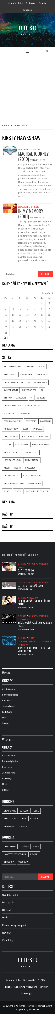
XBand (5, 723)
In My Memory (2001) (30, 214)
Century (8, 397)
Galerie (42, 3)
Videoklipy (23, 645)
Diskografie (23, 149)
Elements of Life (32, 405)
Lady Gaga (7, 711)
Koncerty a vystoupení (38, 564)
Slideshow (35, 149)
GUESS (25, 429)
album (42, 366)
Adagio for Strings (13, 366)
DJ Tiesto (30, 3)
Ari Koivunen (8, 688)
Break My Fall (43, 374)
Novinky (22, 567)
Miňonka (35, 160)
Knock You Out (11, 452)
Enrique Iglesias (10, 694)
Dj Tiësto (27, 27)
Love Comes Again (12, 460)
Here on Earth (11, 436)
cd (42, 390)
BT (29, 382)
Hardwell (37, 429)
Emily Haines (9, 413)
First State (31, 421)
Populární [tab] (7, 555)
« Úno (5, 337)
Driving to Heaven (12, 405)
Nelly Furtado (32, 460)
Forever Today (11, 429)
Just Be (7, 444)
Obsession (30, 467)
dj (32, 397)
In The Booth (28, 436)
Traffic (18, 491)
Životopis (27, 9)
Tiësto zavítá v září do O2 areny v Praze (35, 624)
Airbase (30, 366)
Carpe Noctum (11, 390)
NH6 (4, 717)
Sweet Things (34, 483)
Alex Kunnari (10, 374)
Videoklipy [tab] (33, 555)
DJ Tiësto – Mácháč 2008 (30, 585)
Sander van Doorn (32, 475)
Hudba (31, 638)
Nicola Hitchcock (12, 467)
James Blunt (8, 706)
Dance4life (21, 397)
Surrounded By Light (14, 483)
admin (34, 217)
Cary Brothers (29, 390)
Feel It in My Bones (12, 421)
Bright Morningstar (13, 382)
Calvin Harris (40, 382)
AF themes (33, 1009)
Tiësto (7, 491)
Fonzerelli (45, 421)
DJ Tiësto (35, 207)
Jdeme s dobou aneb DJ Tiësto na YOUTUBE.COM (34, 649)
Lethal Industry (30, 452)
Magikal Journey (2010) (33, 156)
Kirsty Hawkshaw (40, 444)
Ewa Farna (7, 700)
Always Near (26, 374)
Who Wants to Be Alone (37, 491)
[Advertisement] (27, 86)
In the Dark (43, 436)
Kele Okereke (21, 444)
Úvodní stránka (15, 3)
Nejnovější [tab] (20, 555)
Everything (25, 413)
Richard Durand (11, 475)
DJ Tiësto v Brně (26, 570)
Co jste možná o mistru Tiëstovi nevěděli (34, 602)
